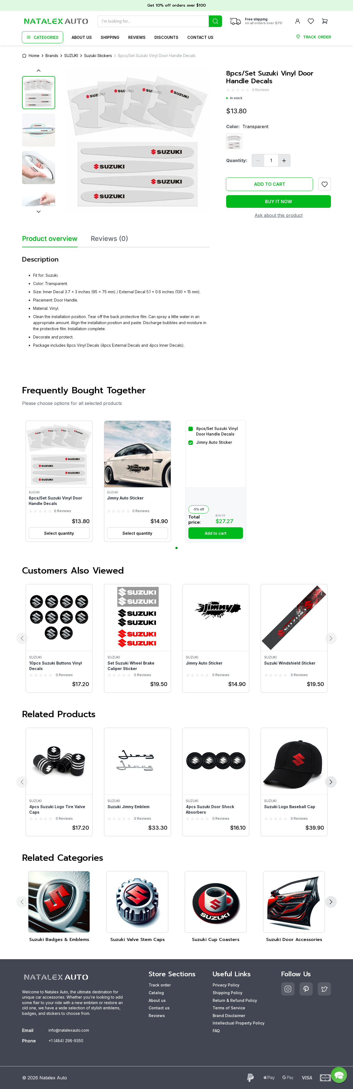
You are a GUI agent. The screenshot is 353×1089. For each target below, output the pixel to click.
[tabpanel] (116, 299)
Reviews (137, 37)
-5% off (198, 509)
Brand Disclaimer (229, 1015)
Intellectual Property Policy (238, 1023)
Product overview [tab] (49, 239)
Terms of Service (229, 1007)
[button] (59, 481)
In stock (236, 98)
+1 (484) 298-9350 (66, 1040)
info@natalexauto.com (69, 1030)
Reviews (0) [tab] (109, 239)
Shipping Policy (227, 992)
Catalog (156, 992)
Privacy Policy (226, 985)
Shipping (110, 37)
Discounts (166, 37)
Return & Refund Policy (235, 1000)
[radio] (228, 90)
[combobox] (160, 21)
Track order (160, 985)
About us (82, 37)
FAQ (216, 1030)
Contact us (200, 37)
